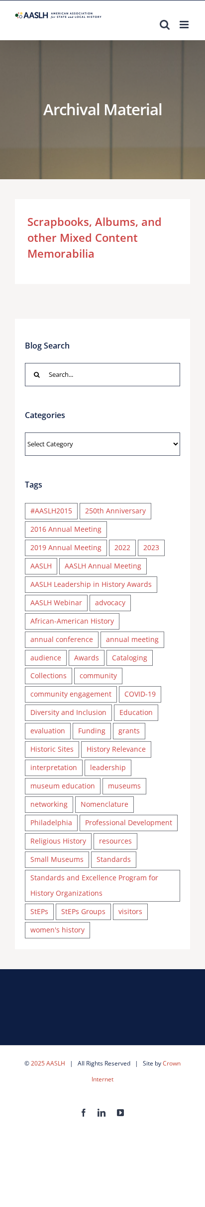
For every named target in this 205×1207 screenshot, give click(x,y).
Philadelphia (51, 822)
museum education (62, 785)
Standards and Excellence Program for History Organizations (94, 885)
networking (49, 804)
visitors (130, 911)
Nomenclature (104, 804)
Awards (86, 657)
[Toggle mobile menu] (185, 24)
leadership (108, 767)
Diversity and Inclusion (68, 712)
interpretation (53, 767)
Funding (91, 730)
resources (115, 841)
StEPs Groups (83, 911)
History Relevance (116, 749)
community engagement (70, 694)
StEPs (39, 911)
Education (136, 712)
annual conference (61, 639)
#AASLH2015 (51, 510)
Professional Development (128, 822)
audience (45, 657)
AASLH (41, 565)
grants (129, 730)
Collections (48, 675)
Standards (114, 859)
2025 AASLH (48, 1063)
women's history (57, 929)
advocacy (110, 602)
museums (124, 785)
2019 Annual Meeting (66, 547)
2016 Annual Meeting (66, 529)
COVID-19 (140, 694)
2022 (122, 547)
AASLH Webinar (56, 602)
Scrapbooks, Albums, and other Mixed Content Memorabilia (94, 237)
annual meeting (132, 639)
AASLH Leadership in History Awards (91, 584)
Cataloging (129, 657)
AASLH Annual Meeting (103, 565)
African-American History (72, 621)
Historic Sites (52, 749)
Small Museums (57, 859)
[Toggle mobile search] (165, 24)
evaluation (47, 730)
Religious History (58, 841)
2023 (151, 547)
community (98, 675)
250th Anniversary (115, 510)
